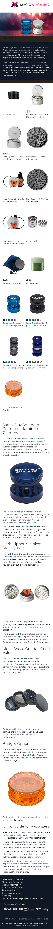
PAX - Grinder (32, 283)
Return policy (8, 890)
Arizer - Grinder (9, 114)
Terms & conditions (11, 893)
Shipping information (12, 882)
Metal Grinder (32, 241)
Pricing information (11, 885)
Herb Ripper (34, 62)
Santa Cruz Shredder (22, 65)
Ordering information (12, 879)
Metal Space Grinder (12, 283)
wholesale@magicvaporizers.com (26, 898)
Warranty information (12, 887)
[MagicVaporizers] (30, 4)
